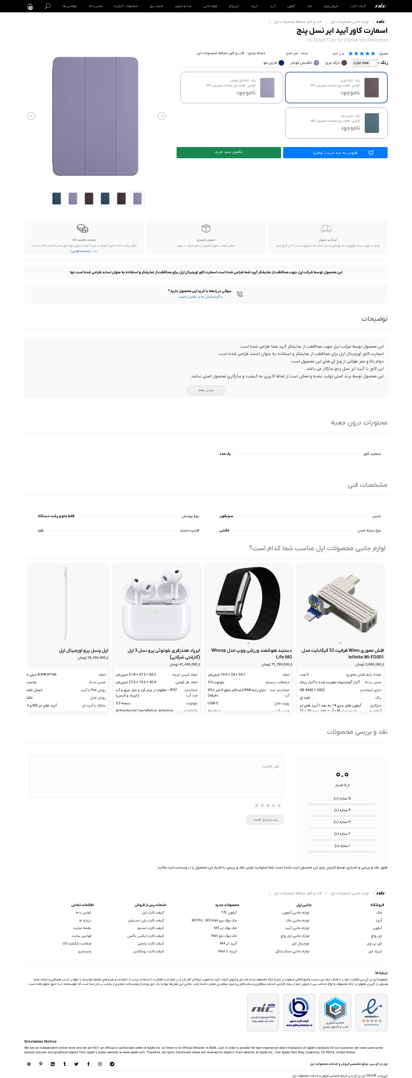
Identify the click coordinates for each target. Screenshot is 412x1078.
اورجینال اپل (300, 943)
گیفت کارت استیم (150, 928)
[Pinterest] (41, 1064)
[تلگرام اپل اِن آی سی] (112, 1064)
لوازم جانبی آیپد (297, 928)
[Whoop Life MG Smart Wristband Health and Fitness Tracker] (249, 603)
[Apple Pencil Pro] (65, 603)
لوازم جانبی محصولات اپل (349, 21)
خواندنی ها (70, 6)
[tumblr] (64, 1064)
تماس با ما (95, 6)
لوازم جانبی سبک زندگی (292, 951)
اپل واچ (234, 6)
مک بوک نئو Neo (224, 935)
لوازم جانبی (210, 6)
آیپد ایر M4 (228, 943)
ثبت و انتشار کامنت (265, 820)
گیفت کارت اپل (153, 912)
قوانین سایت (81, 935)
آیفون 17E (229, 912)
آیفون (291, 6)
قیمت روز (156, 6)
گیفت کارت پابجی (151, 943)
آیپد (273, 6)
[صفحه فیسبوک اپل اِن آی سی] (88, 1064)
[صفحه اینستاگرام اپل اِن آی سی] (100, 1064)
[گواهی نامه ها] (371, 1012)
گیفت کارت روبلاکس (148, 951)
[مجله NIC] (263, 1012)
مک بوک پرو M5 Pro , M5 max (214, 920)
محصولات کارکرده (126, 6)
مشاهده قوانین (80, 251)
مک (309, 6)
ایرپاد (254, 6)
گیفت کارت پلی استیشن (146, 920)
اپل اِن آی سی (383, 23)
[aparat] (29, 1064)
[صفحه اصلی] (381, 6)
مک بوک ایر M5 (225, 928)
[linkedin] (53, 1064)
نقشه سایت (82, 928)
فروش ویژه (331, 6)
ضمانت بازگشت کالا (77, 943)
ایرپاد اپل (375, 951)
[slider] (362, 54)
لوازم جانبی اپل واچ (295, 935)
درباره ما (85, 920)
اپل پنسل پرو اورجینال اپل (83, 650)
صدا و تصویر (183, 6)
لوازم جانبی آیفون (295, 912)
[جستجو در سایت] (47, 6)
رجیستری (84, 951)
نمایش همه (206, 390)
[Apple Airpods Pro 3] (157, 603)
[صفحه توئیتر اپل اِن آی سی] (76, 1064)
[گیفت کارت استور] (299, 1012)
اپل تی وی (374, 943)
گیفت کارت (358, 6)
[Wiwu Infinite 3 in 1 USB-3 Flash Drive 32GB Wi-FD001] (340, 603)
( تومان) (335, 152)
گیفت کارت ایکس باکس (145, 935)
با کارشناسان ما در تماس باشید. (200, 296)
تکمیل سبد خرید (229, 152)
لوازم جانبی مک (297, 920)
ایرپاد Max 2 (227, 951)
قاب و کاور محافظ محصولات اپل (298, 21)
